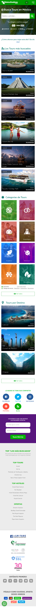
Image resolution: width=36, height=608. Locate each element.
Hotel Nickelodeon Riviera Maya (18, 492)
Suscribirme (18, 437)
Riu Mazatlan (18, 490)
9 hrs (24, 286)
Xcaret (18, 466)
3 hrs (18, 286)
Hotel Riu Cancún (18, 495)
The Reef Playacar (18, 516)
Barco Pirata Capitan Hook (18, 478)
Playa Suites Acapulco (18, 519)
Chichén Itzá (18, 475)
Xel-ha (18, 469)
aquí (18, 42)
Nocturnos (31, 288)
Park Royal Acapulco (18, 513)
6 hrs (21, 286)
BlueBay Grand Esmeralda (18, 510)
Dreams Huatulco (18, 507)
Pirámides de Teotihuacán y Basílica (18, 472)
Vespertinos (23, 288)
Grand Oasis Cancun (18, 487)
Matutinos (17, 288)
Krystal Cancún (18, 498)
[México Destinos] (9, 2)
